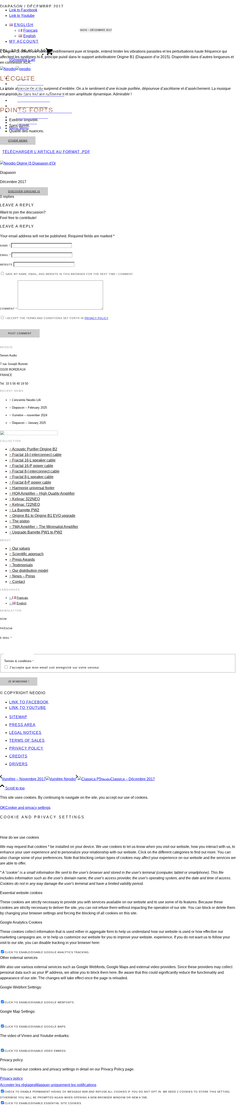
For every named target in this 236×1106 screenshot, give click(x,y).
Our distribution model (30, 571)
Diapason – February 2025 (29, 407)
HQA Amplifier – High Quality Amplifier (43, 493)
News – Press (23, 576)
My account (24, 41)
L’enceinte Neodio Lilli (26, 400)
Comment (8, 308)
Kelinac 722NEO (26, 504)
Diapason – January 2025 (29, 423)
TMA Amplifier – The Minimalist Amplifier (45, 527)
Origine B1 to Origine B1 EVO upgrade (43, 516)
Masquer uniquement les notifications (65, 1085)
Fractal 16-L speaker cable (34, 460)
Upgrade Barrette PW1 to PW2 (37, 532)
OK (2, 808)
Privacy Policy (96, 318)
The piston (21, 521)
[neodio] (15, 69)
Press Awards (23, 559)
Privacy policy (11, 1078)
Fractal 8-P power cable (31, 482)
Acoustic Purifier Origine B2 (34, 449)
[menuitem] (44, 30)
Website (6, 264)
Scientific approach (28, 554)
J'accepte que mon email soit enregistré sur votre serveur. (54, 667)
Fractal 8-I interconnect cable (35, 471)
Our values (21, 548)
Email (5, 255)
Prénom (6, 628)
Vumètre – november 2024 (29, 415)
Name (5, 245)
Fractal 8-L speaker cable (32, 477)
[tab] (118, 837)
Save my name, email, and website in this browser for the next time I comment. (70, 274)
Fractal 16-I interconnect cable (37, 455)
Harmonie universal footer (33, 488)
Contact (18, 582)
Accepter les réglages (17, 1085)
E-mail (6, 637)
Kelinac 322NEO (26, 499)
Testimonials (22, 565)
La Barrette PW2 (25, 510)
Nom (3, 619)
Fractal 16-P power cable (32, 466)
